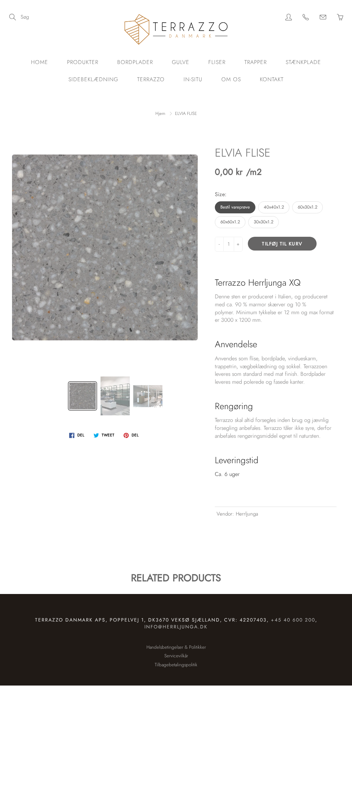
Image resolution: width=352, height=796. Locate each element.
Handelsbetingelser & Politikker (176, 647)
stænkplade (303, 62)
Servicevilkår (176, 655)
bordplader (135, 62)
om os (231, 79)
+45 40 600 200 (293, 619)
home (39, 62)
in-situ (193, 79)
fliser (217, 62)
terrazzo (151, 79)
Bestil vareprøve (235, 207)
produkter (82, 62)
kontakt (272, 79)
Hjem (160, 113)
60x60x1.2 (230, 222)
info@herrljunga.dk (176, 626)
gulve (180, 62)
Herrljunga (247, 514)
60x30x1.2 (307, 207)
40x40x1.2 (274, 207)
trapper (255, 62)
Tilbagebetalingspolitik (176, 664)
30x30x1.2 (263, 222)
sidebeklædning (93, 79)
